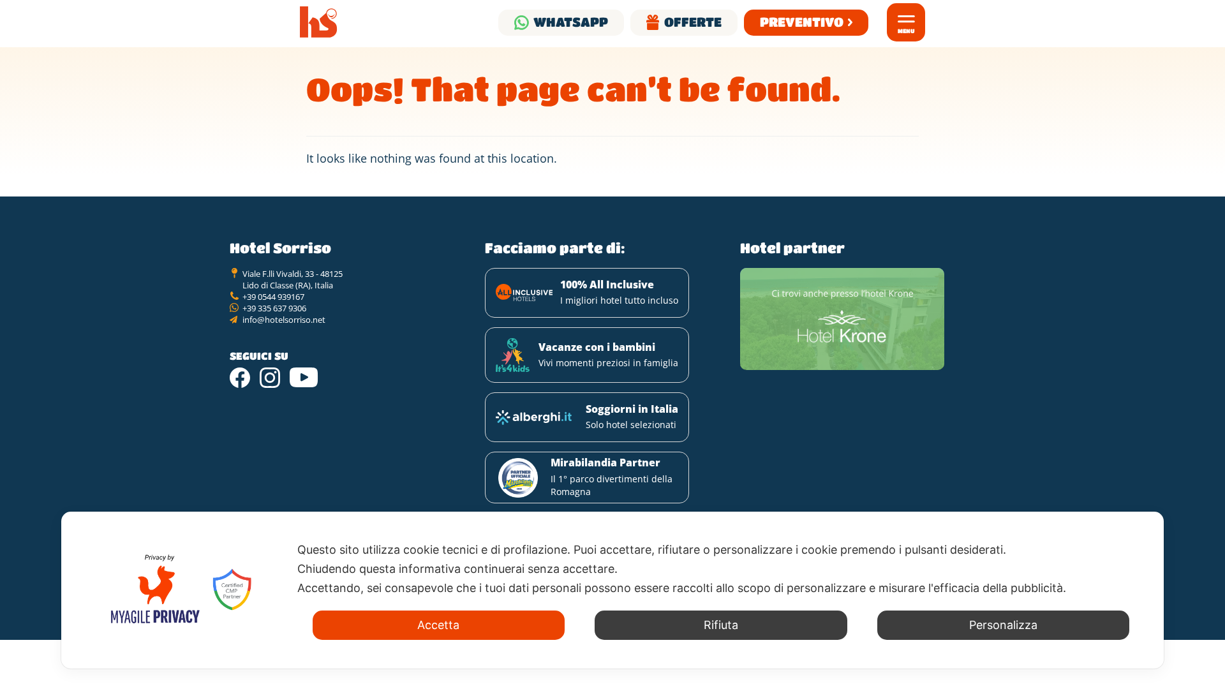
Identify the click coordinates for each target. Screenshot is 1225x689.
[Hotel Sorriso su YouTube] (304, 377)
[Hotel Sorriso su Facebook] (240, 377)
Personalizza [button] (1003, 625)
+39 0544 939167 (273, 296)
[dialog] (612, 590)
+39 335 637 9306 (274, 308)
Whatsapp (570, 22)
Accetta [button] (438, 625)
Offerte (693, 22)
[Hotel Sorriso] (319, 22)
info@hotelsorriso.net (283, 319)
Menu (906, 30)
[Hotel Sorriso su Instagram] (270, 377)
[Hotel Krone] (842, 319)
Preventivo (801, 22)
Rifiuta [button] (721, 625)
